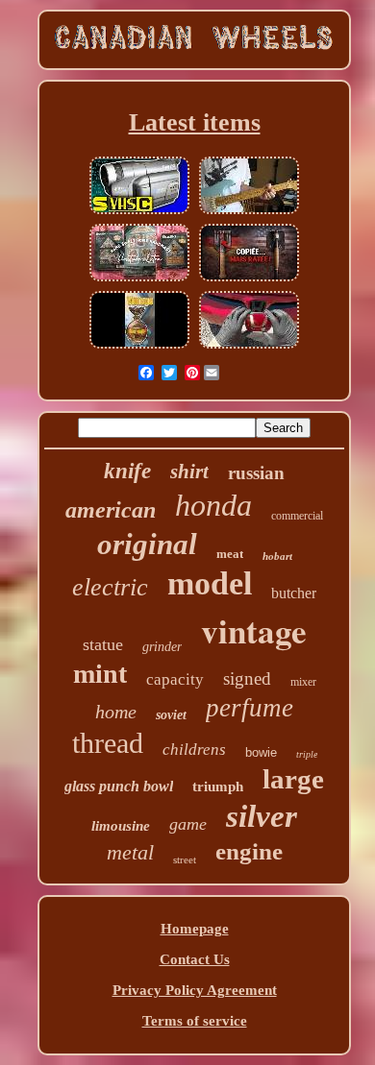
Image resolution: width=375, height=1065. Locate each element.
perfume (249, 707)
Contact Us (195, 959)
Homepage (195, 928)
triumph (217, 786)
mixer (303, 682)
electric (110, 587)
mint (100, 674)
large (293, 778)
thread (107, 743)
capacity (175, 679)
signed (247, 678)
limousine (120, 826)
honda (213, 505)
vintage (254, 630)
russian (256, 473)
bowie (261, 752)
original (147, 544)
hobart (277, 556)
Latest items (195, 122)
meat (229, 553)
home (116, 711)
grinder (162, 647)
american (110, 509)
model (209, 583)
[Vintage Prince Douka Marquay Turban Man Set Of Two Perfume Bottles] (139, 346)
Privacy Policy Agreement (194, 990)
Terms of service (194, 1021)
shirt (189, 471)
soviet (171, 715)
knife (127, 471)
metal (130, 852)
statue (103, 644)
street (184, 859)
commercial (297, 515)
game (188, 824)
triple (306, 754)
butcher (293, 593)
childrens (194, 749)
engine (249, 851)
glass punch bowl (118, 786)
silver (261, 816)
